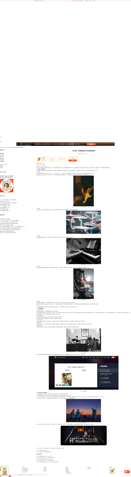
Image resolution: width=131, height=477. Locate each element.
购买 (0, 141)
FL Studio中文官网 (3, 147)
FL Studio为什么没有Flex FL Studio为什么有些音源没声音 (45, 457)
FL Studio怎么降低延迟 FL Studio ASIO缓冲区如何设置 (45, 460)
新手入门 (2, 156)
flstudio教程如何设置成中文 (5, 210)
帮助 (8, 139)
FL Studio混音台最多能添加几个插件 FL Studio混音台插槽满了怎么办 (12, 226)
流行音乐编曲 (52, 448)
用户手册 (2, 155)
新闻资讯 (2, 161)
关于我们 (67, 468)
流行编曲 (62, 448)
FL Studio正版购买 (25, 470)
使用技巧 (8, 147)
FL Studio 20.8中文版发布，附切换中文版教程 (8, 199)
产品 (0, 139)
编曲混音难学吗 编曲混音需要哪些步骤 (7, 231)
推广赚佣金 (89, 468)
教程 (5, 139)
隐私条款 (67, 469)
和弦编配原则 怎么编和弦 (43, 450)
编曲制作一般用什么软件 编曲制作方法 (45, 451)
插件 (3, 139)
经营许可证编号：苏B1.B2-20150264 (23, 474)
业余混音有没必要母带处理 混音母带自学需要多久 (9, 223)
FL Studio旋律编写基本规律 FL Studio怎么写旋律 (44, 456)
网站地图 (67, 470)
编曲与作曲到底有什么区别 (5, 204)
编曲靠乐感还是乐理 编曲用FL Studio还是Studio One (44, 459)
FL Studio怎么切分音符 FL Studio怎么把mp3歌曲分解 (9, 220)
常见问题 (2, 159)
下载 (2, 139)
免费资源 (2, 153)
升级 (6, 139)
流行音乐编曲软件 (58, 448)
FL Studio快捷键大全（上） (5, 207)
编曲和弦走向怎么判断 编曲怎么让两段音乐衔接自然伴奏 (10, 228)
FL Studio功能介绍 (25, 469)
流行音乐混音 (40, 448)
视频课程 (45, 470)
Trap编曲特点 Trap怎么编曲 (5, 218)
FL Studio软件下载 (25, 468)
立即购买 (1, 167)
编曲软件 (43, 396)
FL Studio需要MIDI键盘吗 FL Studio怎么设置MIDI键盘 (9, 229)
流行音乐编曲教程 (46, 448)
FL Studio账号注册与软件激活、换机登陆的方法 (8, 202)
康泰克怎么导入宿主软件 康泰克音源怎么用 (8, 232)
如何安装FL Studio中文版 (4, 201)
